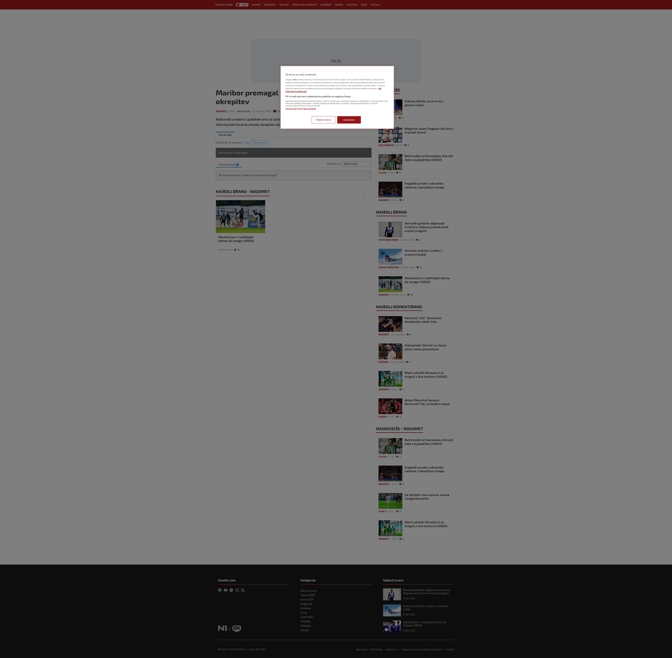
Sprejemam (349, 120)
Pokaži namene (323, 120)
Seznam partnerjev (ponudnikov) (301, 109)
